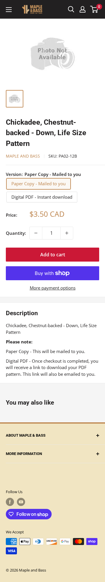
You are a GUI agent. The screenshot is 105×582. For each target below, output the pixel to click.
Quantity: (16, 233)
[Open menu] (9, 9)
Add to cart (52, 254)
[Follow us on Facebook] (10, 502)
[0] (94, 9)
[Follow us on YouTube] (21, 502)
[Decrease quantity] (36, 233)
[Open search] (71, 9)
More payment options (53, 288)
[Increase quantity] (67, 233)
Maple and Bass (23, 156)
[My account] (82, 9)
